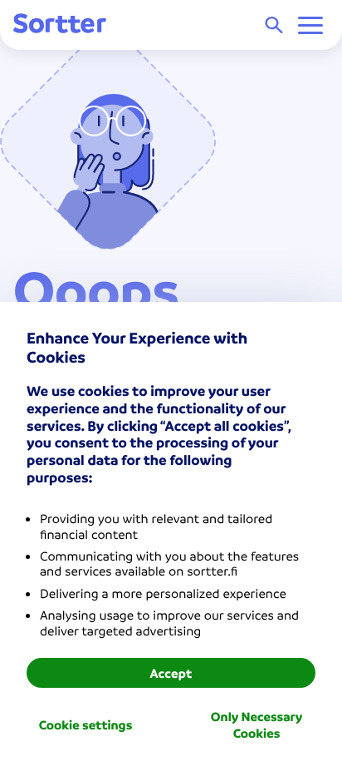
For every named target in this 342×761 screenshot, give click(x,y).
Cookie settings (86, 724)
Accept (170, 673)
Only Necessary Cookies (256, 724)
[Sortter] (60, 24)
